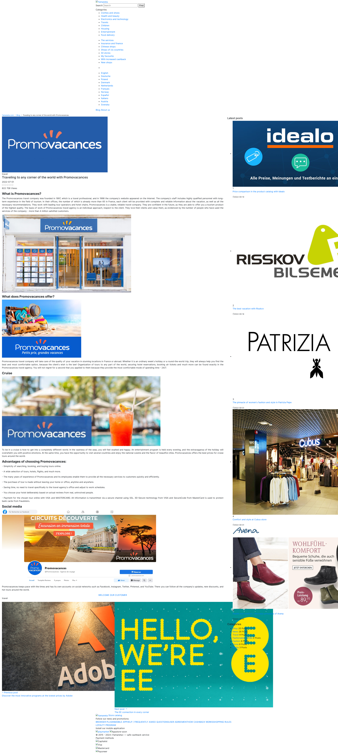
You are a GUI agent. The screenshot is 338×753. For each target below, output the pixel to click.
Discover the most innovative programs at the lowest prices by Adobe (37, 695)
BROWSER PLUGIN (105, 722)
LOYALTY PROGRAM (106, 725)
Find (141, 5)
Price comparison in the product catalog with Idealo (259, 191)
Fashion (236, 641)
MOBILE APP (120, 722)
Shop (235, 628)
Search (99, 5)
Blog (18, 115)
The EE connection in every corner (132, 712)
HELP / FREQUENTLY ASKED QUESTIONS (148, 722)
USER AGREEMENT (178, 722)
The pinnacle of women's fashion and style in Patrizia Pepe (262, 402)
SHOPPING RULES (222, 722)
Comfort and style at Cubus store (249, 519)
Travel (236, 634)
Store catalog (115, 715)
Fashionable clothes (242, 638)
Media (236, 647)
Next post (120, 709)
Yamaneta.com (8, 115)
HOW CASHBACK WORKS (200, 722)
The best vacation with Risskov (248, 308)
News (235, 631)
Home (236, 644)
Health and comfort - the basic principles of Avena (258, 613)
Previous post (11, 692)
